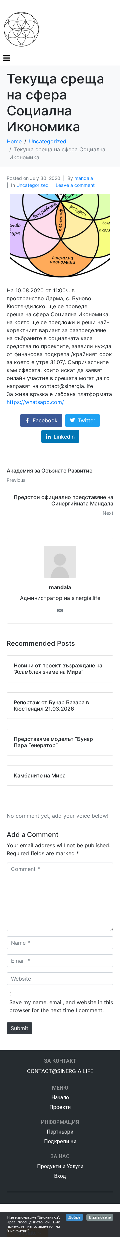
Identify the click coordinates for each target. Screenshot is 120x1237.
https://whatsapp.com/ (35, 402)
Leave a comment (75, 185)
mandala (83, 178)
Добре (74, 1217)
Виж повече (100, 1217)
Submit (19, 1028)
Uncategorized (32, 185)
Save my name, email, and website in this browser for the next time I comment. (61, 1006)
